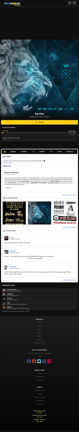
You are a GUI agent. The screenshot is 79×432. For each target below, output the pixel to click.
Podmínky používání (39, 397)
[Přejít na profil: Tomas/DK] (6, 252)
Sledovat (41, 122)
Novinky (13, 151)
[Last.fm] (49, 361)
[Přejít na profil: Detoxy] (6, 238)
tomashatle (12, 266)
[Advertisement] (39, 22)
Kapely (40, 322)
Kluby (39, 336)
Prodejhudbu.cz (39, 377)
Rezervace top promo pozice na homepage (40, 353)
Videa (39, 329)
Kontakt (40, 394)
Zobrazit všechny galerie (69, 227)
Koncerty (69, 151)
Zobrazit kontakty (7, 162)
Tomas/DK (12, 251)
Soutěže (39, 339)
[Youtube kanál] (34, 361)
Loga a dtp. (40, 404)
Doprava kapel (40, 380)
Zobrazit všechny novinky (69, 194)
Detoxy (11, 237)
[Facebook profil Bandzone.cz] (29, 361)
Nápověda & (40, 390)
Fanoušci (39, 333)
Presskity (39, 373)
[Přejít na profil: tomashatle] (6, 267)
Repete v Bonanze (11, 172)
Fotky (60, 151)
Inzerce (40, 356)
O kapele (24, 151)
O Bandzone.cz (39, 400)
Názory (42, 151)
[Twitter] (39, 361)
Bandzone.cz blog (40, 343)
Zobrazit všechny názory (69, 280)
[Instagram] (44, 361)
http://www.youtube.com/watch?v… (15, 258)
